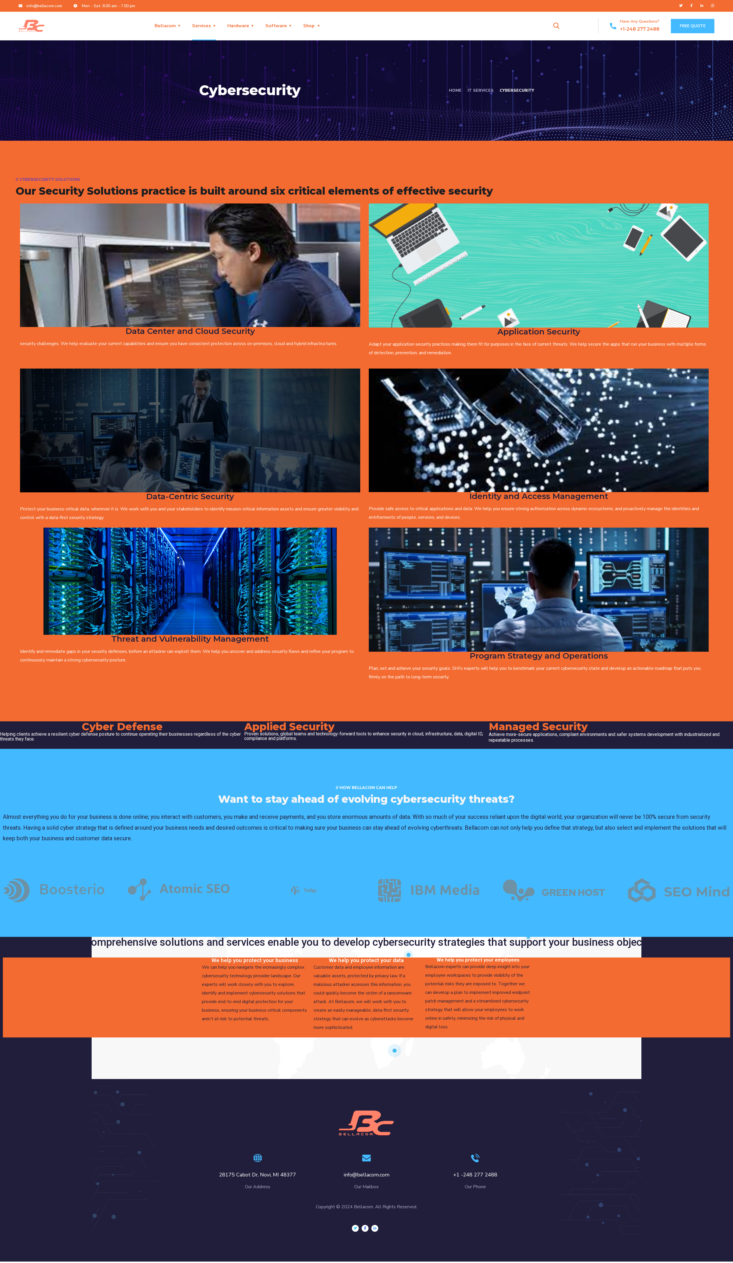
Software (276, 26)
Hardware (238, 26)
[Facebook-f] (691, 5)
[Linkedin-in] (702, 5)
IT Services (481, 90)
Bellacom (165, 26)
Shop (309, 26)
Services (201, 26)
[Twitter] (681, 5)
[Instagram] (712, 5)
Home (455, 90)
